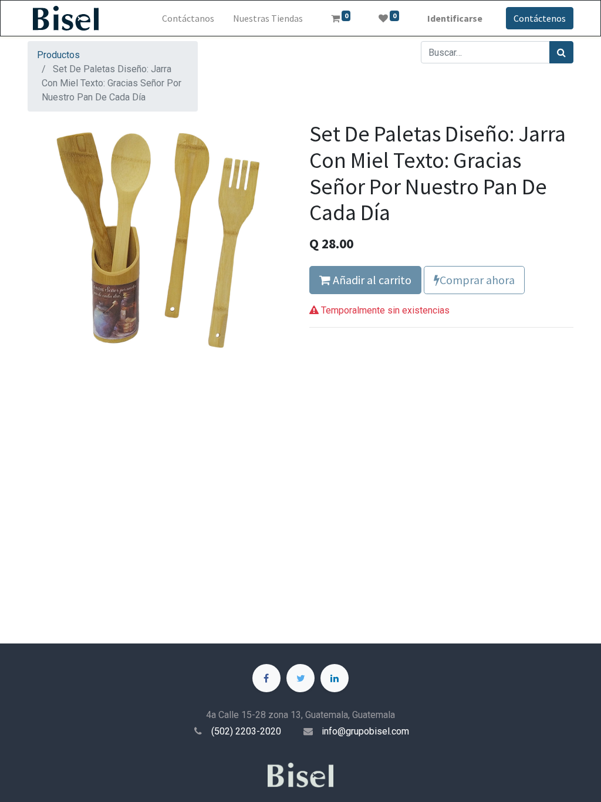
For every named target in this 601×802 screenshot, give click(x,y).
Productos (58, 54)
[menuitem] (188, 18)
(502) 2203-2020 (246, 731)
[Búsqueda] (561, 52)
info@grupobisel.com (365, 731)
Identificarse (454, 18)
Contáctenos (540, 18)
